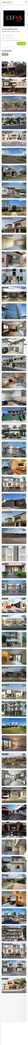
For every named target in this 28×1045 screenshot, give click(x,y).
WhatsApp (21, 43)
